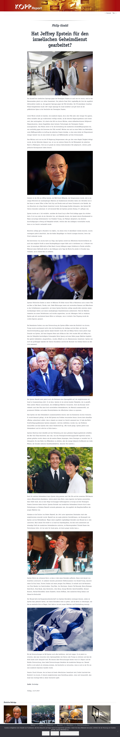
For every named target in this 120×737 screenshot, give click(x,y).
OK (46, 733)
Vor (114, 13)
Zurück (108, 13)
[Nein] (118, 731)
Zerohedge (35, 684)
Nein (54, 733)
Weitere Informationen (69, 733)
